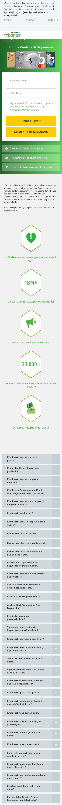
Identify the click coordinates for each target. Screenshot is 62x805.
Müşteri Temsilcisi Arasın (31, 132)
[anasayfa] (12, 34)
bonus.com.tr (18, 188)
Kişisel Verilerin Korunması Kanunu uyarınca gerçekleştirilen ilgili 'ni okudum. (31, 106)
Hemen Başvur (31, 121)
